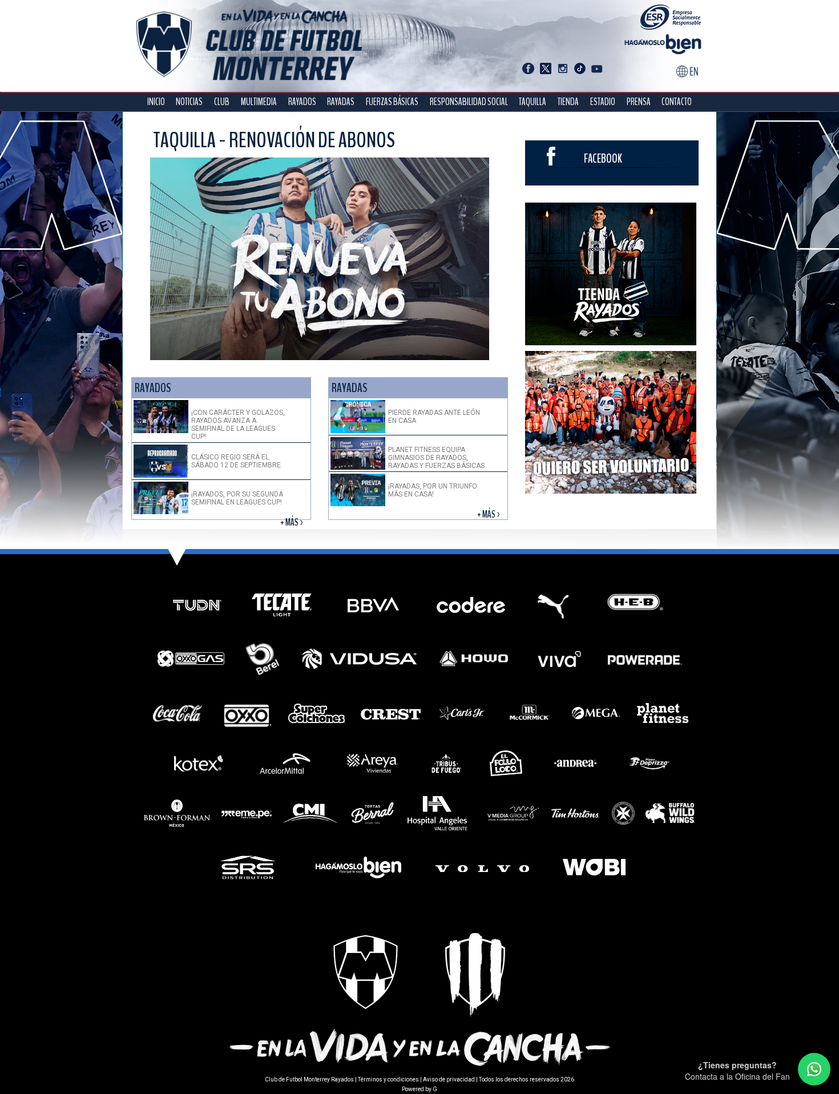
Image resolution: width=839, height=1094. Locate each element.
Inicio (156, 101)
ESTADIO (602, 101)
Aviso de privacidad (449, 1079)
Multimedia (259, 101)
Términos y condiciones (388, 1079)
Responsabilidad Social (469, 101)
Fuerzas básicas (392, 101)
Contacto (676, 101)
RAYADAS (340, 101)
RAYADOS (302, 101)
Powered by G (419, 1089)
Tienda (568, 101)
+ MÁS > (292, 522)
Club (221, 101)
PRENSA (639, 101)
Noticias (189, 101)
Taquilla (532, 101)
